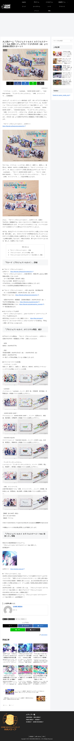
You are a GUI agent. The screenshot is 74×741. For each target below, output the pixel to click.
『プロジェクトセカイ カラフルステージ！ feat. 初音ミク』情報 (25, 255)
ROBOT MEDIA (29, 719)
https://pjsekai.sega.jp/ (16, 569)
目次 (23, 247)
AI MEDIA (37, 719)
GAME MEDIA (17, 606)
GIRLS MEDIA (37, 717)
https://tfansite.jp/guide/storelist (29, 302)
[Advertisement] (37, 25)
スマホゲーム (11, 619)
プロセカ (18, 619)
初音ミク (24, 619)
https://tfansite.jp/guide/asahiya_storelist (30, 304)
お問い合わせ (38, 736)
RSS (44, 736)
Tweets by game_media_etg (61, 95)
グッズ (5, 619)
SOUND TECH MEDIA (37, 721)
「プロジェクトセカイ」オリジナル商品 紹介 (21, 252)
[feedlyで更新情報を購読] (14, 610)
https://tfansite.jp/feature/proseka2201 (13, 126)
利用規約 (31, 736)
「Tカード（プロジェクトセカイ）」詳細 (20, 250)
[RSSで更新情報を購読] (16, 610)
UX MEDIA (28, 721)
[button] (40, 83)
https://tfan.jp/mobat (36, 318)
